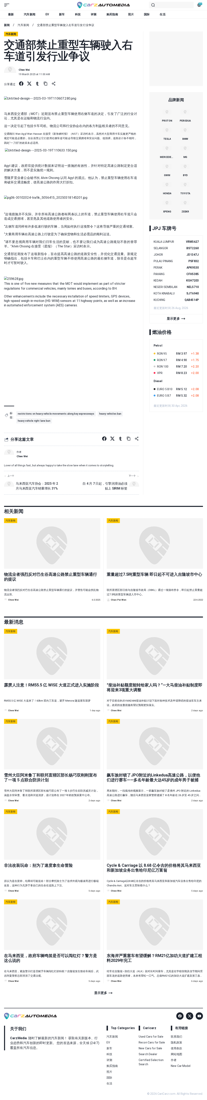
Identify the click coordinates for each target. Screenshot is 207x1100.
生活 (162, 14)
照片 (131, 14)
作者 (173, 1060)
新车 (62, 14)
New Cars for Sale (150, 1048)
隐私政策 (176, 1042)
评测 (93, 14)
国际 (147, 14)
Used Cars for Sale (151, 1036)
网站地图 (176, 1054)
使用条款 (176, 1048)
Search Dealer (148, 1054)
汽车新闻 (29, 14)
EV (47, 14)
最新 (11, 14)
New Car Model (180, 1065)
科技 (78, 14)
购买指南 (112, 14)
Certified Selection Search (151, 1062)
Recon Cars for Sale (152, 1042)
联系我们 (176, 1036)
